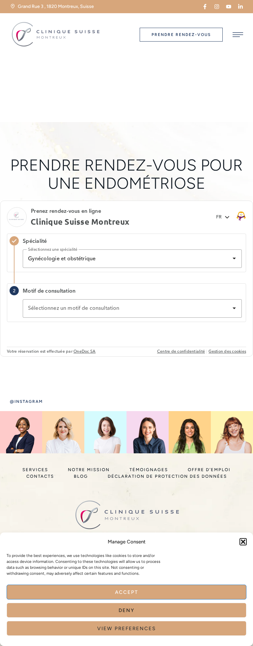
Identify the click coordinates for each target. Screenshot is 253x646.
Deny (126, 610)
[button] (243, 541)
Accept (126, 592)
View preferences (126, 628)
